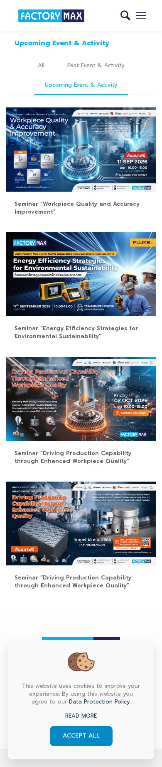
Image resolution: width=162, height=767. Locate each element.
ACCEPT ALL (81, 735)
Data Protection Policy (99, 702)
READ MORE (81, 716)
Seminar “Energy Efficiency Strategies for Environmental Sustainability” (76, 332)
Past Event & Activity (96, 65)
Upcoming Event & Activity (81, 85)
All (41, 65)
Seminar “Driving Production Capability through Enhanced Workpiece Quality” (73, 457)
